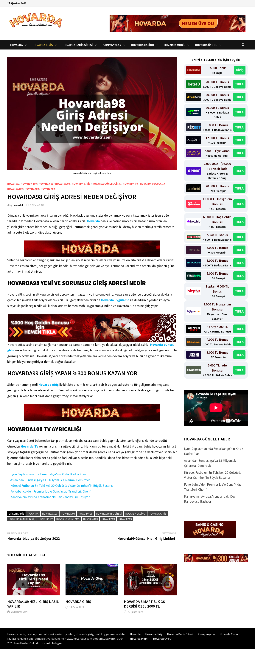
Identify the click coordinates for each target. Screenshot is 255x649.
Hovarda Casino (142, 45)
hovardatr (18, 205)
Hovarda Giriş (43, 45)
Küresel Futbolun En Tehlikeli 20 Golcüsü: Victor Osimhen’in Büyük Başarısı (61, 485)
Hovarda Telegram (52, 643)
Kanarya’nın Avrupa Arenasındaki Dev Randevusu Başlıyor (50, 497)
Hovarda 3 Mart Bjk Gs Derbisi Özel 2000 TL (144, 603)
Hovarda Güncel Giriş (106, 183)
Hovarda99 (48, 188)
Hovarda (16, 45)
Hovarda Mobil (174, 45)
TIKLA (239, 84)
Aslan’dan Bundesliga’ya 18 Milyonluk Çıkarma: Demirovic (50, 480)
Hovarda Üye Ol (206, 45)
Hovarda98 (32, 188)
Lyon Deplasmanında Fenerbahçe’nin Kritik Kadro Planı (48, 474)
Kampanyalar (112, 45)
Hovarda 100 (29, 183)
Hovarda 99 (62, 183)
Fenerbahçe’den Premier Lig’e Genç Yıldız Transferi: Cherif (50, 491)
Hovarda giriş (48, 384)
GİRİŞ (240, 70)
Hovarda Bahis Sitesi (78, 45)
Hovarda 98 (46, 183)
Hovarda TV (130, 183)
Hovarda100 (15, 188)
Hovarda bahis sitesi (109, 513)
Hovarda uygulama (152, 183)
